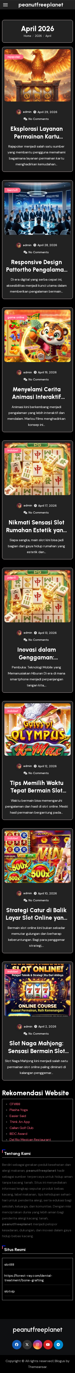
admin (27, 112)
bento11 (13, 190)
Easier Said (18, 1116)
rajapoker (14, 57)
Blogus (60, 1361)
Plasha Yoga (19, 1110)
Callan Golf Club (22, 1128)
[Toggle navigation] (5, 4)
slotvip (9, 1291)
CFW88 (15, 1104)
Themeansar (37, 1367)
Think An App (20, 1122)
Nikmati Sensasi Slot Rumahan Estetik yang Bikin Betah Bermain (36, 530)
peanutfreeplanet (40, 4)
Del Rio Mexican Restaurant (30, 1139)
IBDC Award (18, 1134)
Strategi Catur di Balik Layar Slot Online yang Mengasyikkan (36, 918)
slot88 (9, 1264)
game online (16, 317)
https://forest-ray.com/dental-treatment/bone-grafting (28, 1277)
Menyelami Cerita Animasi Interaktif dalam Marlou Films (36, 397)
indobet (13, 450)
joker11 (12, 577)
